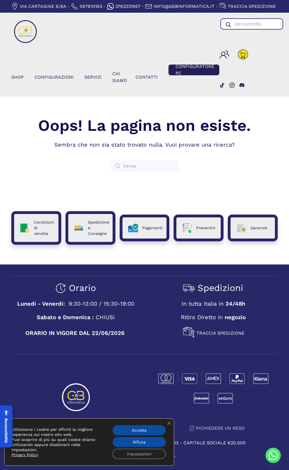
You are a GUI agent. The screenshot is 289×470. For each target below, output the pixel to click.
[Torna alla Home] (25, 31)
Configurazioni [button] (54, 77)
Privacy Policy (25, 455)
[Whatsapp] (273, 455)
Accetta (139, 430)
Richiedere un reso (220, 428)
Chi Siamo (119, 77)
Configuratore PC (195, 70)
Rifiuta (139, 442)
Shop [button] (17, 77)
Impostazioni (139, 454)
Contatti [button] (146, 77)
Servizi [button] (93, 77)
